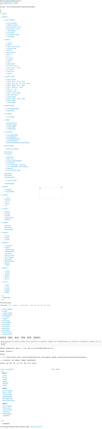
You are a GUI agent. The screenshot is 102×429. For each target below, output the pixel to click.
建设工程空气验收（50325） (14, 27)
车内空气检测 (10, 33)
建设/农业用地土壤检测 (8, 400)
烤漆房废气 (10, 168)
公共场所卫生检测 (9, 76)
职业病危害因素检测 (12, 135)
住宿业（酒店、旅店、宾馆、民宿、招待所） (19, 83)
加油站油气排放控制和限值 (14, 161)
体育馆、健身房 (11, 100)
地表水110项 (10, 71)
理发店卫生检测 (11, 79)
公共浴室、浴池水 (12, 91)
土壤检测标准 (6, 415)
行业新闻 (7, 273)
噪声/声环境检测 (9, 146)
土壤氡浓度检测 (11, 129)
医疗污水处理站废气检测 (13, 170)
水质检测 (7, 39)
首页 (10, 305)
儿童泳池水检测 (11, 97)
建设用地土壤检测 (12, 125)
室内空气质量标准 (7, 406)
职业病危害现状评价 (12, 141)
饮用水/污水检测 (6, 393)
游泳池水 (9, 73)
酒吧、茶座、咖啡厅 (12, 95)
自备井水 (9, 45)
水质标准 (7, 248)
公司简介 (7, 285)
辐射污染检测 (8, 152)
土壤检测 (7, 120)
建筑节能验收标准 (9, 261)
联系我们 (7, 292)
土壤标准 (7, 265)
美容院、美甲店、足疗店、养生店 (16, 81)
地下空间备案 (8, 114)
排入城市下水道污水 (12, 66)
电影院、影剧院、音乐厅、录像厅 (16, 85)
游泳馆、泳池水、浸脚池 (13, 93)
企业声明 (7, 239)
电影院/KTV (8, 219)
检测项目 (4, 388)
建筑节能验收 (8, 175)
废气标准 (7, 263)
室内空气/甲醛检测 (10, 20)
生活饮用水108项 (11, 48)
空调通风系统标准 (9, 251)
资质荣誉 (4, 232)
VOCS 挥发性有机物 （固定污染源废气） (18, 166)
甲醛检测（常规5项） (13, 25)
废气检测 (4, 222)
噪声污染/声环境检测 (12, 149)
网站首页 (4, 14)
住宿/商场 (7, 215)
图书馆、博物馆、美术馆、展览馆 (16, 99)
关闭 (61, 187)
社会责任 (7, 289)
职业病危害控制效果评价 (13, 139)
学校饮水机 (8, 200)
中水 (8, 56)
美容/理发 (7, 214)
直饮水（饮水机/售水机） (14, 46)
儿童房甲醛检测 (11, 31)
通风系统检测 (10, 111)
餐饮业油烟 (10, 157)
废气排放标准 (6, 412)
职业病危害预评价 (12, 137)
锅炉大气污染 (10, 159)
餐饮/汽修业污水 (11, 52)
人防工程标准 (8, 253)
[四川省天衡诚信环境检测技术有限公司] (11, 1)
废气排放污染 (8, 154)
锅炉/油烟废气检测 (7, 398)
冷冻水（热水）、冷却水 (13, 67)
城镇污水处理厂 (11, 64)
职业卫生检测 (8, 132)
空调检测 (7, 212)
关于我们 (4, 282)
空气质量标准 (8, 246)
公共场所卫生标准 (9, 249)
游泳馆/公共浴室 (9, 217)
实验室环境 (5, 383)
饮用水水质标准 (6, 408)
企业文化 (7, 287)
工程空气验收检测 (9, 192)
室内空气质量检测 (12, 23)
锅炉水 (9, 62)
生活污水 (9, 50)
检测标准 (4, 242)
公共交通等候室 (11, 102)
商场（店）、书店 (12, 89)
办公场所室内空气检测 (13, 34)
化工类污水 (10, 58)
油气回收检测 (10, 163)
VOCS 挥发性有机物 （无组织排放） (16, 165)
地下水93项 (10, 69)
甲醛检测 (8, 7)
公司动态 (7, 271)
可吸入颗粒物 (10, 36)
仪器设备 (4, 379)
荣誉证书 (7, 237)
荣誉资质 (4, 377)
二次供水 (9, 43)
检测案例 (4, 381)
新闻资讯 (4, 268)
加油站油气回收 (9, 229)
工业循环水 (10, 60)
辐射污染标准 (8, 259)
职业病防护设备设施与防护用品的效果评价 (18, 142)
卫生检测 (4, 208)
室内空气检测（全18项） (13, 29)
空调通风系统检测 (9, 105)
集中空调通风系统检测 (13, 109)
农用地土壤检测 (11, 127)
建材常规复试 (8, 173)
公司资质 (7, 236)
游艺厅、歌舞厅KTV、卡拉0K (15, 87)
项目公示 (7, 279)
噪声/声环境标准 (9, 257)
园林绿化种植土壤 (12, 123)
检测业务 (4, 17)
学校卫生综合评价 (9, 177)
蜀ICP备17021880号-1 (37, 427)
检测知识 (7, 275)
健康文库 (7, 277)
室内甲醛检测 (8, 190)
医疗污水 (9, 54)
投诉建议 (7, 291)
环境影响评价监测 (9, 183)
